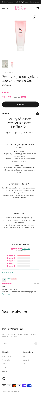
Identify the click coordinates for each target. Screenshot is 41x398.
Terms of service (7, 356)
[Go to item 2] (12, 65)
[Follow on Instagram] (3, 378)
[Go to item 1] (5, 64)
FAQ (24, 364)
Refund (4, 367)
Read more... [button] (6, 294)
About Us (25, 356)
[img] (7, 283)
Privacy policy (6, 360)
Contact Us (26, 360)
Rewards (4, 371)
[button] (5, 92)
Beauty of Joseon (7, 72)
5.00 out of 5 (26, 249)
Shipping (4, 364)
